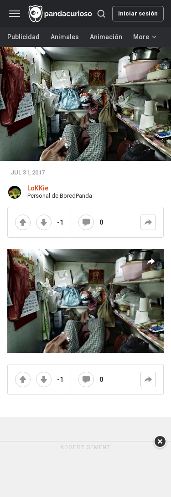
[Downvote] (44, 222)
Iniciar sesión (138, 13)
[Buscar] (101, 13)
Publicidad (23, 37)
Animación (106, 37)
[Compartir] (148, 222)
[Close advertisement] (160, 441)
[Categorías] (14, 13)
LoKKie (37, 188)
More (141, 37)
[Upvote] (23, 222)
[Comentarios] (86, 222)
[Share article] (151, 261)
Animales (65, 37)
